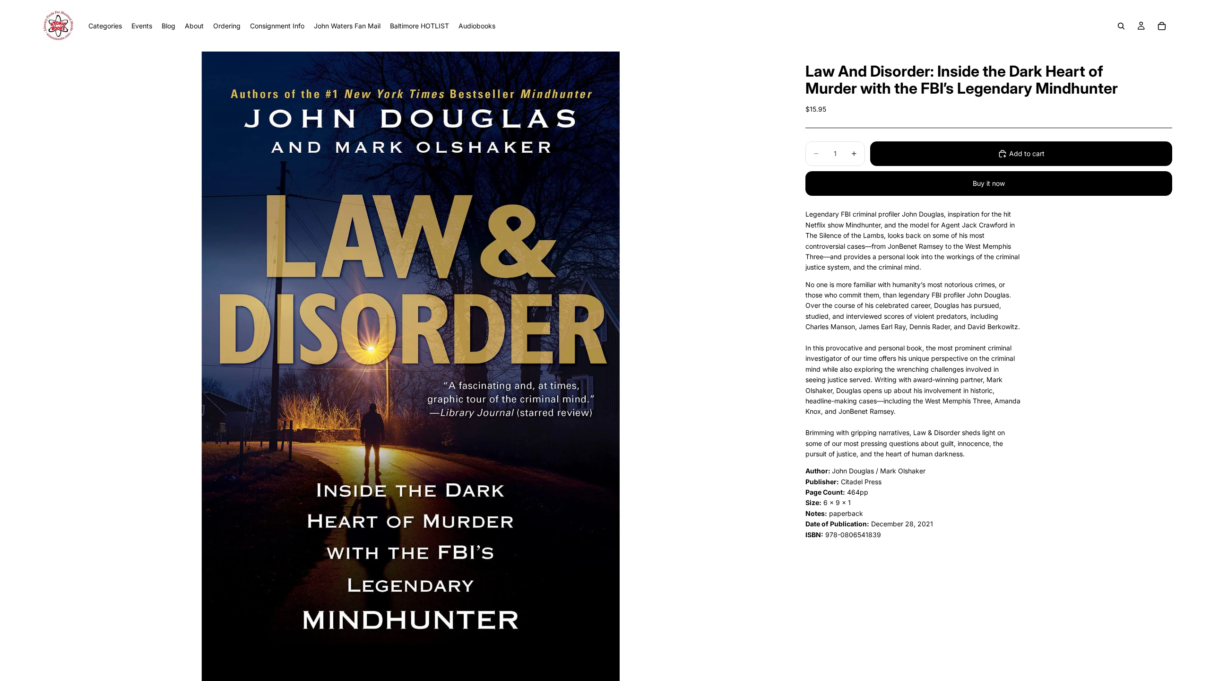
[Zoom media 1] (410, 366)
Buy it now (989, 183)
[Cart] (1161, 26)
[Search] (1121, 26)
